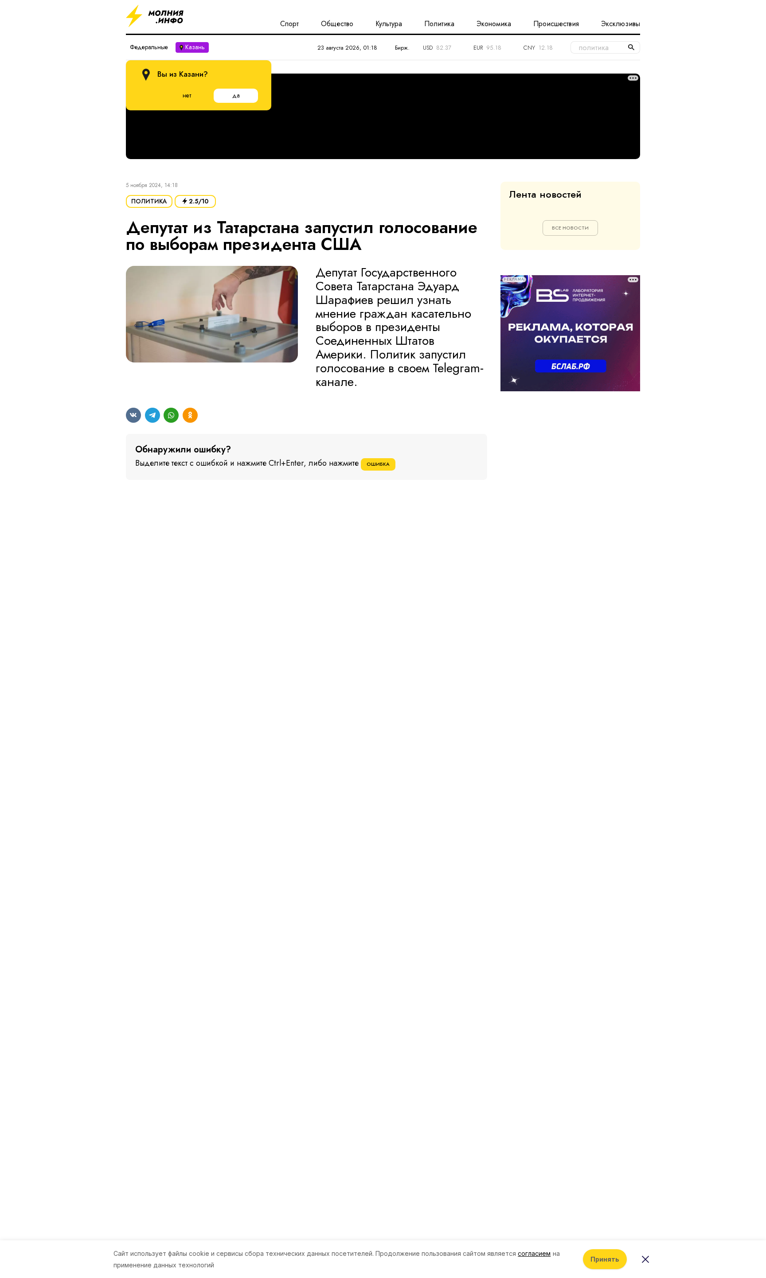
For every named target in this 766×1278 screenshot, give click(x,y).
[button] (212, 327)
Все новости (570, 227)
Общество (337, 24)
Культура (388, 24)
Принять (604, 1259)
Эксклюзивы (620, 24)
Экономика (494, 24)
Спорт (289, 24)
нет (187, 95)
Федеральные (149, 47)
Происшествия (556, 24)
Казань (195, 47)
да (236, 95)
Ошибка (378, 464)
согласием (534, 1253)
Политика (439, 24)
